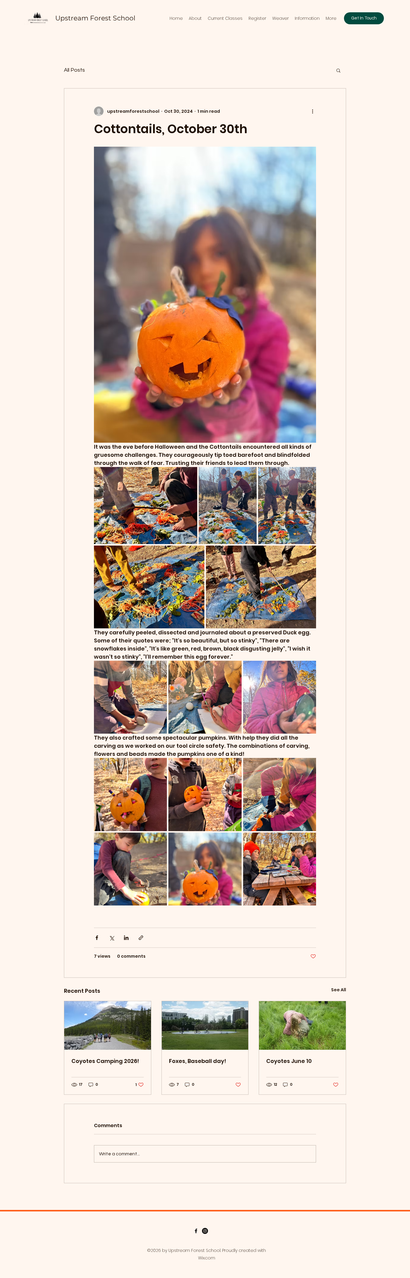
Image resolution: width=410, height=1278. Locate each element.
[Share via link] (141, 938)
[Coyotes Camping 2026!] (107, 1025)
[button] (338, 70)
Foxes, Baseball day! (197, 1061)
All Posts (74, 70)
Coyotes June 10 (289, 1061)
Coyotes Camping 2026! (105, 1061)
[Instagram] (205, 1231)
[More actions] (312, 111)
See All (338, 990)
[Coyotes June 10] (302, 1025)
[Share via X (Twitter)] (111, 938)
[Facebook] (196, 1231)
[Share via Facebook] (97, 938)
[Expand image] (145, 505)
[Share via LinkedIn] (126, 938)
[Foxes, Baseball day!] (205, 1025)
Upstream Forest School (95, 18)
